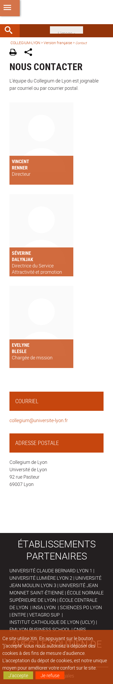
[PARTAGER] (30, 53)
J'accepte (18, 675)
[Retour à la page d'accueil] (56, 12)
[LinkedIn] (66, 29)
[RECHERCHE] (10, 30)
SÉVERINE (21, 253)
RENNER (20, 167)
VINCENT (20, 161)
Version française (58, 42)
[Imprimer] (14, 53)
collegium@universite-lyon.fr (38, 420)
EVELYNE (20, 345)
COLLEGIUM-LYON (25, 42)
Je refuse (49, 675)
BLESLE (19, 351)
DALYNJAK (22, 259)
